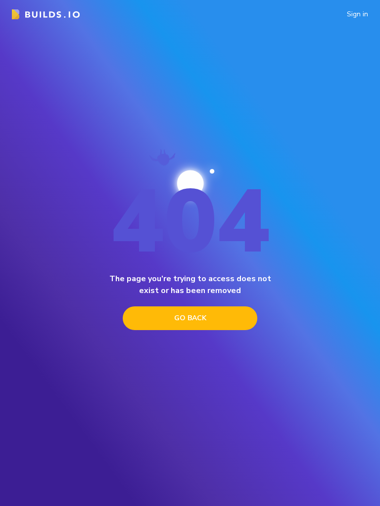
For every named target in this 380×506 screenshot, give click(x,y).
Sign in (357, 14)
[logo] (46, 14)
